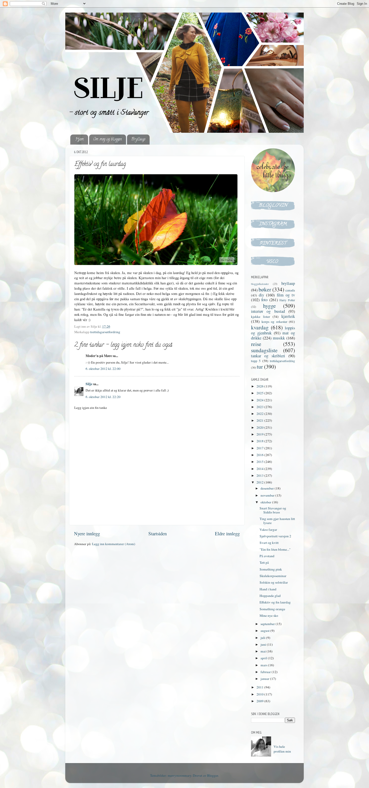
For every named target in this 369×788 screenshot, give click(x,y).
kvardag (260, 327)
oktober (266, 502)
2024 (260, 400)
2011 (260, 687)
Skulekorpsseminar (273, 576)
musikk (279, 338)
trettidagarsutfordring (105, 332)
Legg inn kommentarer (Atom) (113, 544)
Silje (89, 383)
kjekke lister (260, 316)
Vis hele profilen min (282, 749)
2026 (260, 386)
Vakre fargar (268, 529)
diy (261, 295)
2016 (260, 455)
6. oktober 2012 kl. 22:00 (103, 368)
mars (264, 665)
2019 (260, 434)
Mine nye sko (269, 615)
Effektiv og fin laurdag (275, 602)
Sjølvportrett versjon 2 (275, 536)
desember (268, 488)
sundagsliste (264, 350)
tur (260, 366)
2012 (260, 482)
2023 (260, 407)
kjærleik (288, 316)
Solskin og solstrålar (274, 582)
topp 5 (256, 361)
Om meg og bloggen (107, 140)
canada (290, 290)
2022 (260, 413)
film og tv (286, 295)
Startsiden (157, 533)
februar (266, 672)
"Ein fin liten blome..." (275, 549)
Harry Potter (287, 300)
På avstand (267, 556)
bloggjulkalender (260, 284)
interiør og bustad (268, 311)
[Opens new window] (155, 220)
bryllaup (288, 283)
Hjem (79, 140)
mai (264, 651)
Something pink (271, 569)
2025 (260, 393)
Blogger (212, 775)
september (268, 624)
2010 (260, 694)
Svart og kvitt (269, 542)
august (265, 630)
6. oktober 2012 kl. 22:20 (103, 397)
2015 (260, 461)
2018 (260, 441)
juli (263, 637)
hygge (269, 305)
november (268, 495)
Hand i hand (268, 589)
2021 (260, 420)
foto (264, 299)
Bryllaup (138, 140)
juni (264, 644)
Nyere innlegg (87, 533)
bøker (265, 289)
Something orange (272, 609)
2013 (260, 475)
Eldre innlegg (227, 533)
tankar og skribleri (268, 356)
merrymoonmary (179, 775)
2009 (260, 701)
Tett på (264, 562)
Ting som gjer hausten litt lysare (277, 520)
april (264, 658)
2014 (260, 468)
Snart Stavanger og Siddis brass (273, 510)
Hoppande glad (270, 595)
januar (265, 678)
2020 (260, 427)
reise (256, 343)
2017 (260, 448)
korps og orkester (274, 321)
